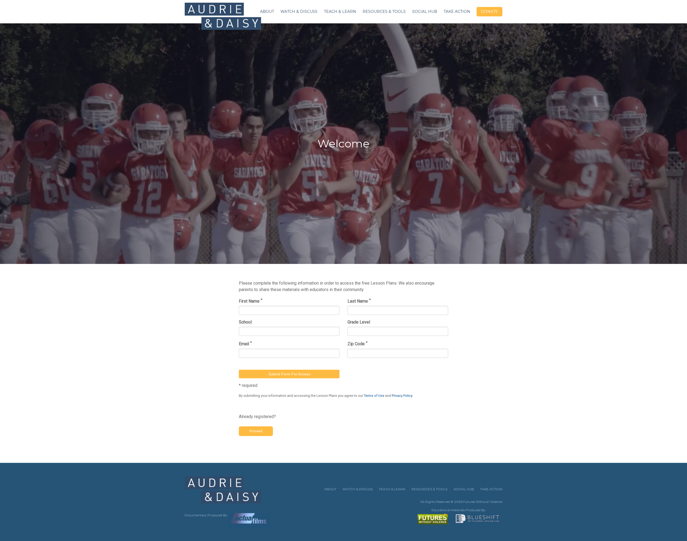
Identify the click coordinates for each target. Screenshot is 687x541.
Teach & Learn (340, 11)
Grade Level (359, 322)
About (267, 11)
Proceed (256, 431)
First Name (250, 301)
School (245, 322)
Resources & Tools (384, 11)
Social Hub (424, 11)
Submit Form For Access (289, 374)
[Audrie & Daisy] (223, 17)
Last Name (359, 301)
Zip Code (357, 343)
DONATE (489, 11)
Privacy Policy (402, 396)
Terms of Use (374, 396)
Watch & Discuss (298, 11)
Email (245, 343)
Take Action (457, 11)
